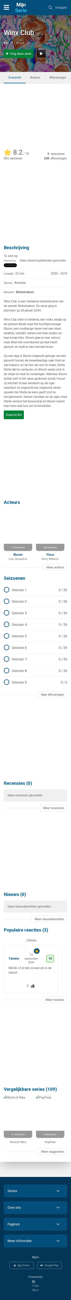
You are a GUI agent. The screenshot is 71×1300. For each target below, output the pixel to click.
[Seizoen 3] (35, 613)
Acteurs (35, 77)
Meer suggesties (52, 1151)
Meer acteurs (55, 567)
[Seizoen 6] (35, 647)
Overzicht (14, 77)
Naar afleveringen (52, 694)
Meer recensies (53, 808)
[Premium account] (37, 951)
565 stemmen (13, 158)
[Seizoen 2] (35, 601)
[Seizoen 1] (35, 590)
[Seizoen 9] (35, 682)
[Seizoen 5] (35, 636)
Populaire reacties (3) (26, 930)
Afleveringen (57, 77)
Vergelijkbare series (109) (30, 1089)
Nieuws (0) (15, 894)
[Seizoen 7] (35, 659)
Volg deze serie (20, 53)
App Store (23, 1265)
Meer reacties (54, 1000)
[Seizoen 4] (35, 624)
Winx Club (19, 33)
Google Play (52, 1265)
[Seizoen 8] (35, 671)
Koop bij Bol (14, 415)
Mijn (21, 7)
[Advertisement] (35, 114)
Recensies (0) (18, 783)
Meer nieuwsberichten (49, 919)
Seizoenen (14, 578)
